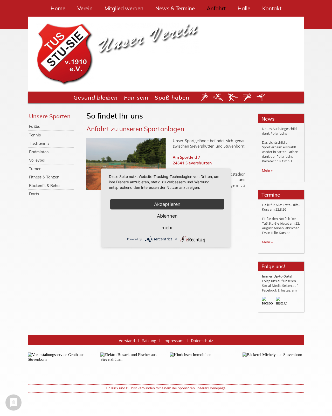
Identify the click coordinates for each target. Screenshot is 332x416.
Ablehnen (167, 216)
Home (58, 8)
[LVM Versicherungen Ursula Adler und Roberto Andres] (200, 364)
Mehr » (267, 170)
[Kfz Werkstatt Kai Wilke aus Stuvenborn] (131, 364)
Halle (244, 8)
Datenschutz (202, 340)
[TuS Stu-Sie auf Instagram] (281, 302)
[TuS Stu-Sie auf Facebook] (267, 302)
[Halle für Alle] (58, 364)
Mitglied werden (124, 8)
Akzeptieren (167, 204)
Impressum (173, 340)
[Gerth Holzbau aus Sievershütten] (273, 364)
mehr (167, 227)
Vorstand (127, 340)
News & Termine (175, 8)
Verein (85, 8)
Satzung (149, 340)
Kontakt (271, 8)
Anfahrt (216, 8)
